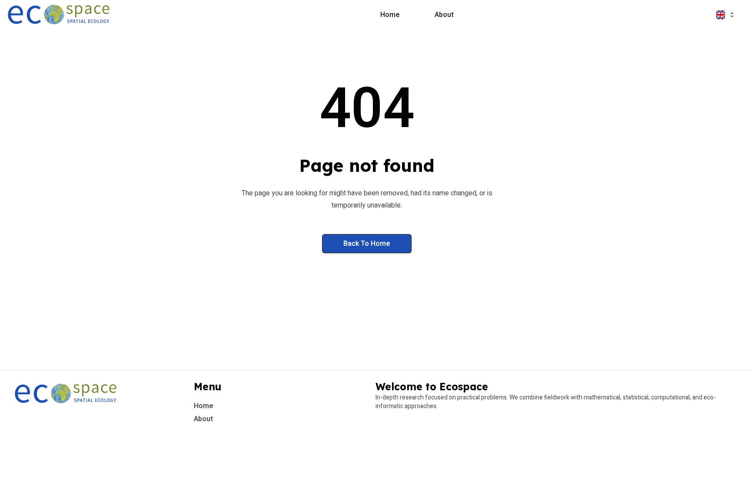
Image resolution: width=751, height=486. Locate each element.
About (444, 15)
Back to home (366, 243)
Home (390, 15)
